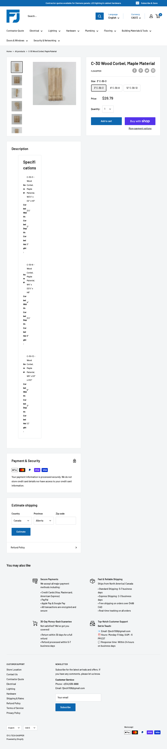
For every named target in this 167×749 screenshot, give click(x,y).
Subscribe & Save (149, 3)
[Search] (100, 16)
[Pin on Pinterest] (140, 70)
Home (9, 51)
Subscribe (65, 707)
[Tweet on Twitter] (147, 70)
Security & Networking (45, 40)
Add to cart (106, 121)
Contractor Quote (15, 30)
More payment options (140, 128)
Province (38, 513)
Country (16, 513)
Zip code (60, 513)
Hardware (71, 30)
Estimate (21, 531)
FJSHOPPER (96, 71)
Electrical (34, 30)
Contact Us (12, 674)
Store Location (14, 669)
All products (20, 51)
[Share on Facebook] (134, 70)
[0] (158, 16)
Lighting (52, 30)
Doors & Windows (15, 40)
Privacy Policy (13, 713)
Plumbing (90, 30)
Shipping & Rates (15, 698)
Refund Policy (18, 547)
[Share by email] (153, 70)
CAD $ (27, 728)
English (11, 728)
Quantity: (95, 109)
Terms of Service (15, 708)
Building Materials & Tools (135, 30)
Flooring (108, 30)
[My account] (151, 16)
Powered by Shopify (15, 739)
